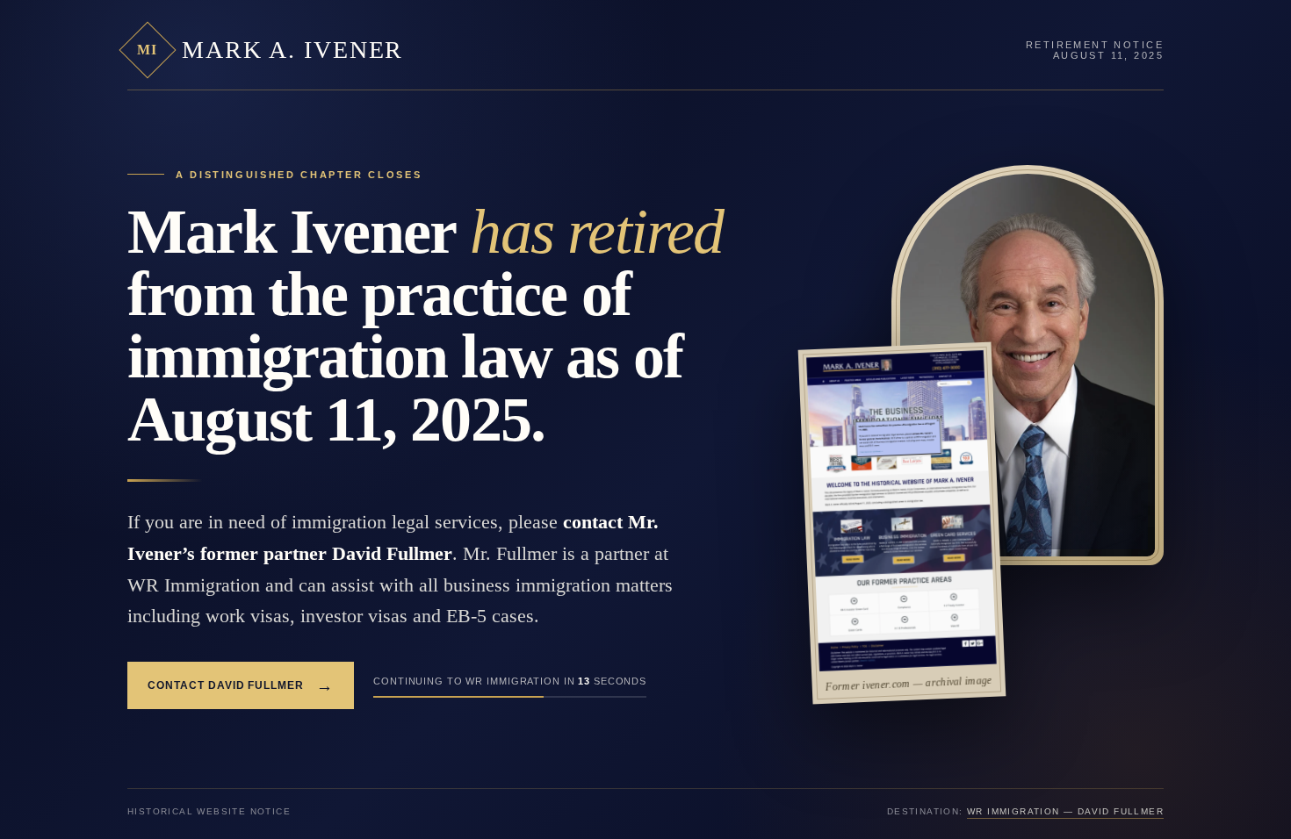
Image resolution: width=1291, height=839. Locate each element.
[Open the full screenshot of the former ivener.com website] (901, 510)
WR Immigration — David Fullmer (1065, 811)
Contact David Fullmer (241, 686)
